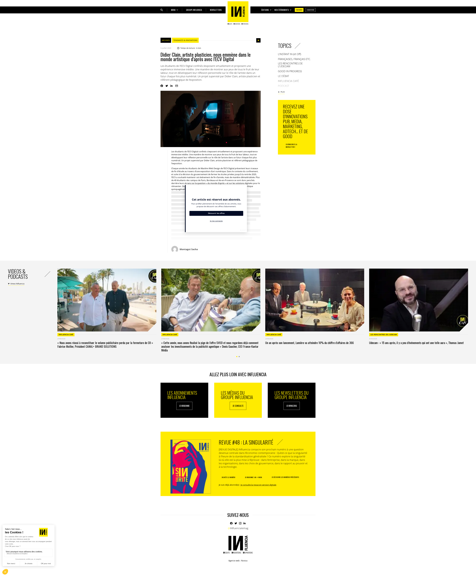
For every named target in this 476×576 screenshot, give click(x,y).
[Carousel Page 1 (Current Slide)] (236, 356)
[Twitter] (166, 86)
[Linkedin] (171, 86)
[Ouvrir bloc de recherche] (162, 10)
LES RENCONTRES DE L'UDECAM (383, 334)
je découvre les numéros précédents (285, 477)
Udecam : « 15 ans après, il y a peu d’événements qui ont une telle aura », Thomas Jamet (416, 342)
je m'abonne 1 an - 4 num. (253, 477)
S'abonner (299, 10)
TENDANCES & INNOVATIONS (185, 40)
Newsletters (216, 9)
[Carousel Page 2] (239, 356)
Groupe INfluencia (194, 9)
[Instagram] (240, 523)
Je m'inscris (291, 405)
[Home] (238, 13)
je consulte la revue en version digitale (258, 484)
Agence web (234, 560)
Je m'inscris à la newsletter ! (291, 145)
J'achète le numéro (228, 477)
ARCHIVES (166, 40)
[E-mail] (176, 86)
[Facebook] (162, 86)
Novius (244, 560)
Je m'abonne (184, 405)
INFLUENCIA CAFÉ (66, 334)
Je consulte (238, 405)
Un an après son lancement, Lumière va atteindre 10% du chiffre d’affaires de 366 (309, 342)
